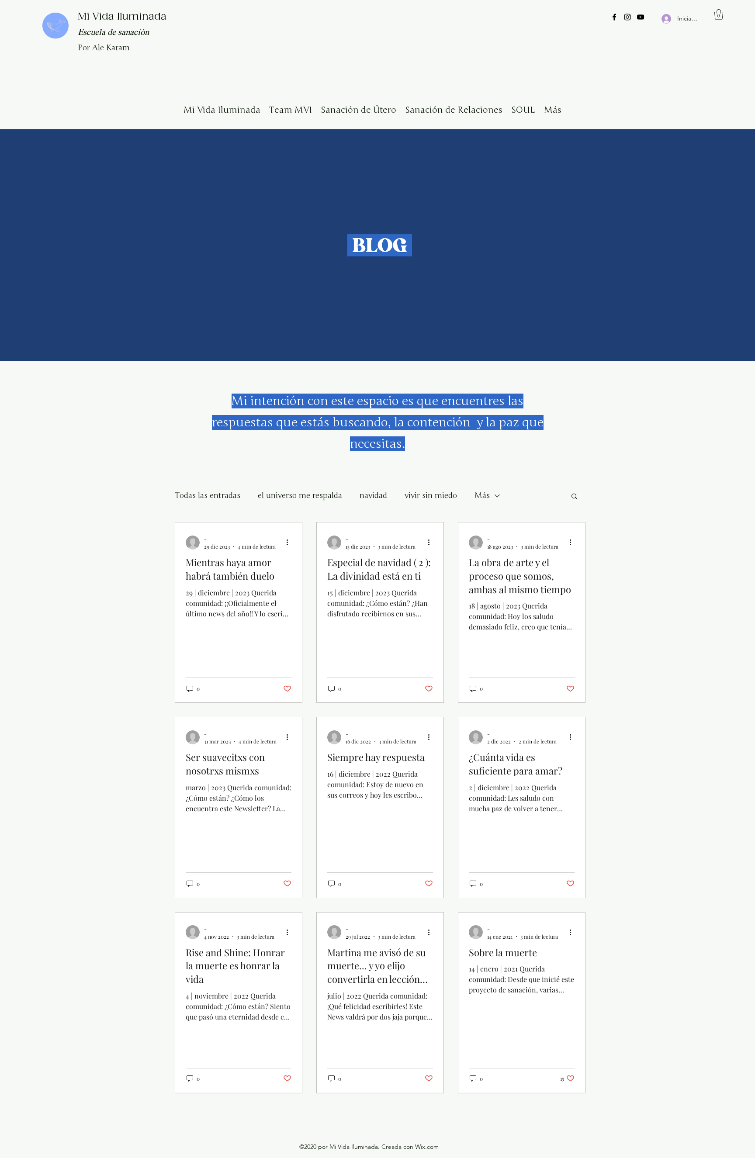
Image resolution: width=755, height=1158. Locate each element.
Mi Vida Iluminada (122, 17)
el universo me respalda (300, 495)
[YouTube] (640, 17)
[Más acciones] (290, 542)
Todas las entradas (207, 495)
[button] (718, 14)
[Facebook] (614, 17)
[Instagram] (627, 17)
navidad (373, 495)
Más (482, 495)
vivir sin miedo (431, 495)
